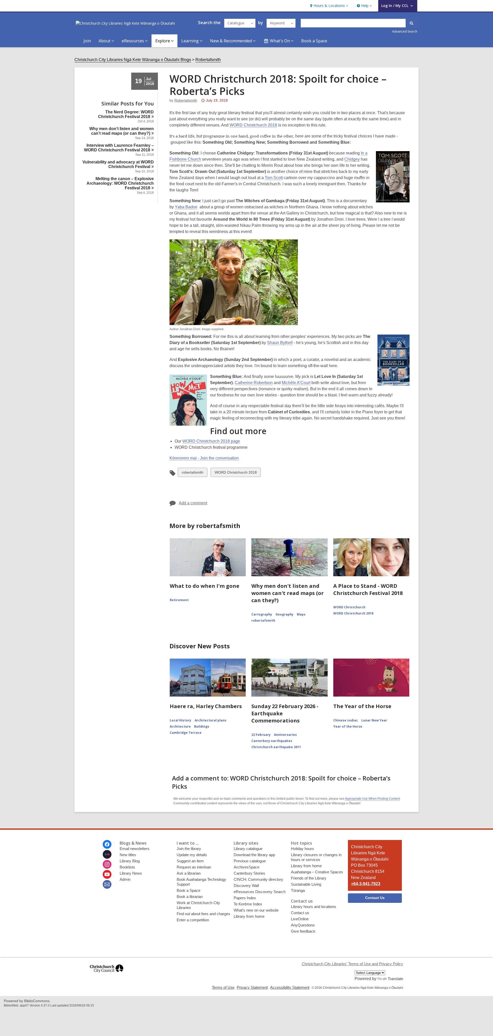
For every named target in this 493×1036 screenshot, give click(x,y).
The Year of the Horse (362, 706)
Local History (180, 720)
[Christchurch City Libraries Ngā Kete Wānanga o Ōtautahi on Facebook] (107, 844)
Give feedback (303, 931)
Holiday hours (302, 848)
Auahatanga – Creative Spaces (317, 872)
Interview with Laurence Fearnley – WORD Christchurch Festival (119, 147)
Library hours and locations (313, 906)
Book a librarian (190, 896)
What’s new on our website (256, 910)
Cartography (261, 614)
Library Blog (130, 861)
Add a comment (193, 503)
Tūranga (298, 890)
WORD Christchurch (349, 607)
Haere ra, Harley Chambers (206, 706)
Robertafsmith (208, 59)
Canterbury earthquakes (271, 741)
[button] (328, 6)
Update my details (192, 855)
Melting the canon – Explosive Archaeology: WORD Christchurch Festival (120, 183)
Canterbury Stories (249, 873)
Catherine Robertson (254, 382)
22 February (261, 734)
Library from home (249, 916)
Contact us (300, 913)
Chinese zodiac (345, 720)
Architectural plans (210, 720)
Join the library (189, 848)
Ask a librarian (189, 873)
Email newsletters (134, 848)
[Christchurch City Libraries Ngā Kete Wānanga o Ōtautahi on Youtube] (107, 874)
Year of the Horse (347, 726)
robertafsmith (185, 100)
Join (87, 41)
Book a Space (314, 41)
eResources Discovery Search (260, 892)
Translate (395, 978)
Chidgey (352, 159)
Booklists (127, 867)
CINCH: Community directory (258, 879)
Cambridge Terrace (186, 732)
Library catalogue (248, 848)
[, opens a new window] (106, 975)
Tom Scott (274, 177)
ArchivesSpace (246, 867)
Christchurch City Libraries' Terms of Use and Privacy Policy (352, 964)
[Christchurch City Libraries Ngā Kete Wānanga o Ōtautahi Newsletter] (107, 884)
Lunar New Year (374, 720)
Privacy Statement (252, 987)
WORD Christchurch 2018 (253, 125)
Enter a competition (193, 920)
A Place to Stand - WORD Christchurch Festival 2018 (368, 589)
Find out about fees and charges (203, 914)
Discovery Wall (246, 885)
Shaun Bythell (280, 342)
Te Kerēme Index (248, 904)
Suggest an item (190, 861)
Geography (284, 614)
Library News (131, 873)
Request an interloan (194, 867)
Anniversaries (285, 734)
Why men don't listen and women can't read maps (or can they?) (287, 593)
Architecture (180, 726)
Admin (125, 879)
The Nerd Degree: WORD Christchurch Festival (126, 114)
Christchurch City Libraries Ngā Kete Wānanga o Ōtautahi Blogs (132, 59)
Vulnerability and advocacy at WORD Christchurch (118, 164)
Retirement (179, 600)
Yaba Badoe (186, 207)
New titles (128, 855)
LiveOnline (300, 919)
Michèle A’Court (296, 382)
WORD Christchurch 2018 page (211, 441)
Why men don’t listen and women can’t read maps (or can (121, 130)
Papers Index (245, 898)
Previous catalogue (250, 861)
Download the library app (254, 855)
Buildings (201, 726)
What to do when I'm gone (204, 585)
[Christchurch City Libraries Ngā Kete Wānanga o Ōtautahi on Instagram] (107, 864)
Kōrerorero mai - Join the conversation (204, 458)
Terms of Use (223, 987)
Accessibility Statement (289, 987)
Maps (301, 614)
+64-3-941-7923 (365, 884)
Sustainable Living (306, 884)
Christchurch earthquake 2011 (276, 747)
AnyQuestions (303, 925)
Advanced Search (404, 31)
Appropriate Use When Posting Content (372, 798)
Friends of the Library (308, 878)
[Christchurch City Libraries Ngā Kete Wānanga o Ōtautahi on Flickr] (107, 854)
